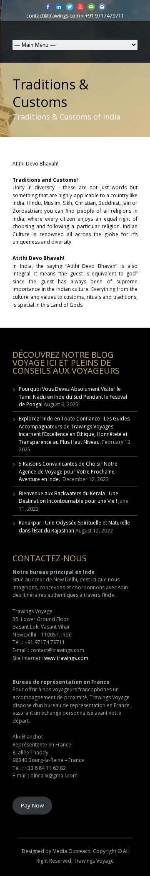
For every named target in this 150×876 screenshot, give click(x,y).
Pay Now (32, 805)
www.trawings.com (66, 658)
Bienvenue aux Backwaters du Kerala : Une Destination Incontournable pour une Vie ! (68, 497)
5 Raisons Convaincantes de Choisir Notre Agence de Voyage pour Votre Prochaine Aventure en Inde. (68, 471)
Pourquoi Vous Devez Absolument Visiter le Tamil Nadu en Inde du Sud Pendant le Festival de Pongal (73, 396)
